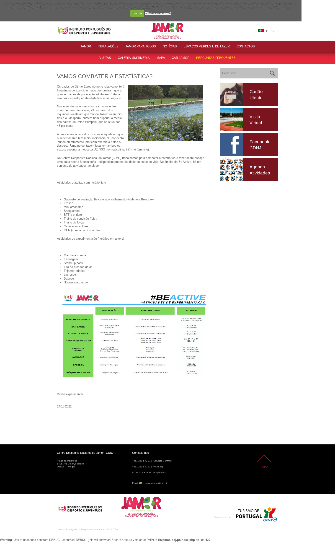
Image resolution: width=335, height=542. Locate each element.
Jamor (156, 23)
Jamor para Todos (140, 46)
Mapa (161, 58)
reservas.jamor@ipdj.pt (155, 483)
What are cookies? (158, 13)
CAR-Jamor (180, 58)
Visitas (105, 58)
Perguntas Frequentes (216, 58)
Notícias (170, 46)
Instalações (108, 46)
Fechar (137, 13)
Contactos (246, 46)
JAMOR (85, 46)
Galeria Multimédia (134, 58)
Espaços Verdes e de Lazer (207, 46)
